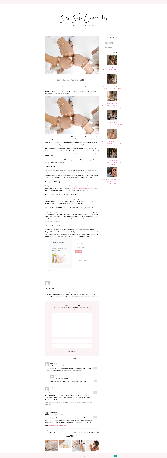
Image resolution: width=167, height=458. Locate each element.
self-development (54, 270)
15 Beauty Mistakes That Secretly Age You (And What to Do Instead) (112, 143)
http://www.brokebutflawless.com (59, 425)
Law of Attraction (65, 452)
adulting (47, 270)
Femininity (79, 452)
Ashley (52, 363)
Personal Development (72, 76)
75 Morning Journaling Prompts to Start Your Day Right (112, 105)
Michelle (52, 412)
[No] (165, 456)
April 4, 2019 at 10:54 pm (57, 365)
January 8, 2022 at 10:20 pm (58, 414)
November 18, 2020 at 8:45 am (58, 390)
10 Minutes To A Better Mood (53, 432)
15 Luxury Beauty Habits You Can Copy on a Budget (112, 69)
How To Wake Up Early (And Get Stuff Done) (81, 188)
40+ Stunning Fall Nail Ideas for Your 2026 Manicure (112, 182)
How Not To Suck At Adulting (72, 80)
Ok (115, 455)
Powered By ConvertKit (83, 260)
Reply (95, 367)
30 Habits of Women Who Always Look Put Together (112, 162)
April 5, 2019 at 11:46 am (61, 378)
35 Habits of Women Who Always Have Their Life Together (112, 124)
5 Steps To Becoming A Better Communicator (86, 432)
